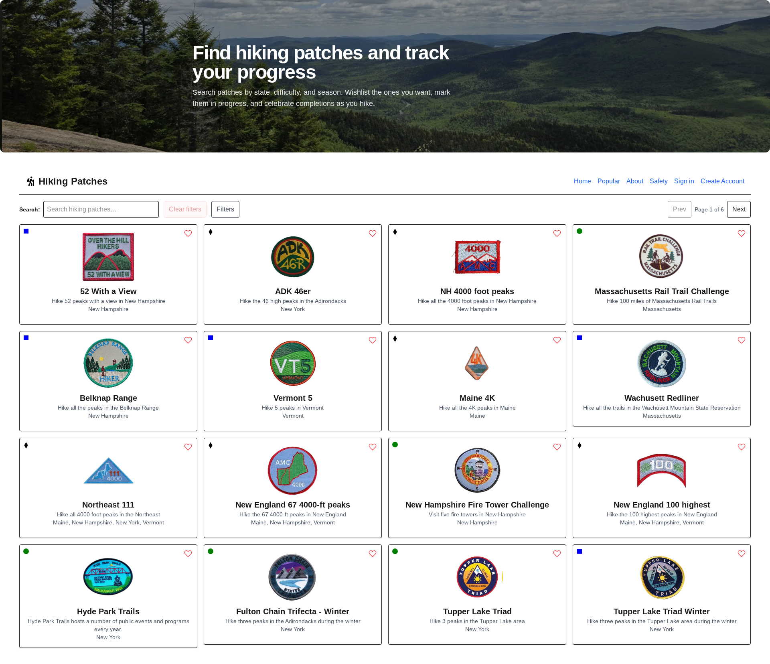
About (634, 181)
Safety (659, 181)
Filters (225, 209)
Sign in (684, 181)
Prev (679, 209)
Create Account (722, 181)
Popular (609, 181)
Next (739, 209)
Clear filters (185, 209)
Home (582, 181)
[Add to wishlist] (188, 233)
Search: (29, 209)
